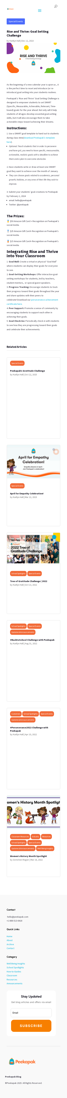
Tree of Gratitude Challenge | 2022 (28, 581)
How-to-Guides (14, 971)
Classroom (12, 975)
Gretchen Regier (21, 859)
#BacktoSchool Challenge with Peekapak (32, 639)
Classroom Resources (20, 836)
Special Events (16, 21)
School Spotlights (18, 573)
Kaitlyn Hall (15, 40)
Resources (46, 836)
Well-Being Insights (45, 848)
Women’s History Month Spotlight (28, 856)
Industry (35, 836)
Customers (15, 714)
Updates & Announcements (22, 632)
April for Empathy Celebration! (26, 493)
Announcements (14, 983)
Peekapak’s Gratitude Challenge (27, 370)
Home (9, 936)
